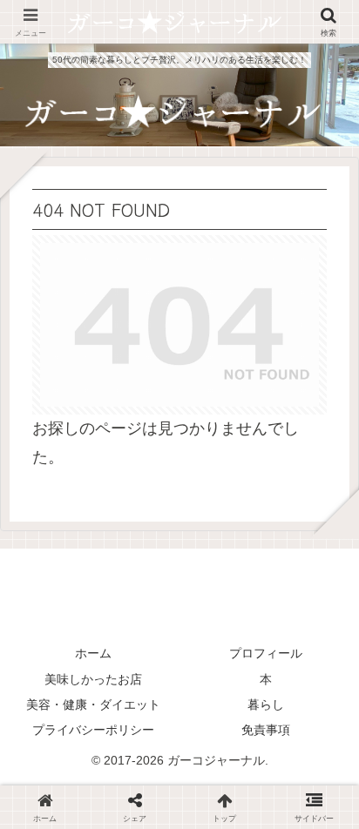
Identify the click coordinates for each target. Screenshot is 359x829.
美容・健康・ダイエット (93, 704)
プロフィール (265, 653)
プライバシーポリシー (93, 730)
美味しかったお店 (93, 679)
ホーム (93, 653)
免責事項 (265, 730)
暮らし (265, 704)
